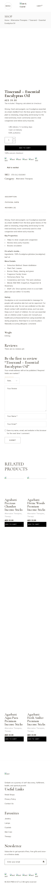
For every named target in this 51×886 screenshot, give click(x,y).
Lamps (7, 823)
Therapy (8, 516)
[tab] (11, 197)
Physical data (12, 202)
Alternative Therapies (24, 178)
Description (11, 197)
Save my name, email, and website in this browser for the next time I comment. (26, 432)
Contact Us (9, 803)
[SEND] (43, 861)
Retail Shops (10, 794)
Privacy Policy (10, 799)
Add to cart (25, 148)
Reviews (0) (10, 208)
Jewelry (8, 818)
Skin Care (8, 832)
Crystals (8, 827)
